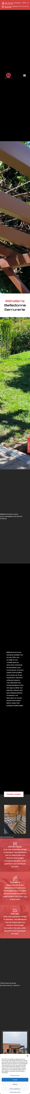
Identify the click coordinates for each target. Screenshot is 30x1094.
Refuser (15, 1084)
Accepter (15, 1079)
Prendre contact (14, 794)
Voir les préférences (15, 1089)
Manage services (15, 1075)
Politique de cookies (15, 1092)
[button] (27, 1056)
